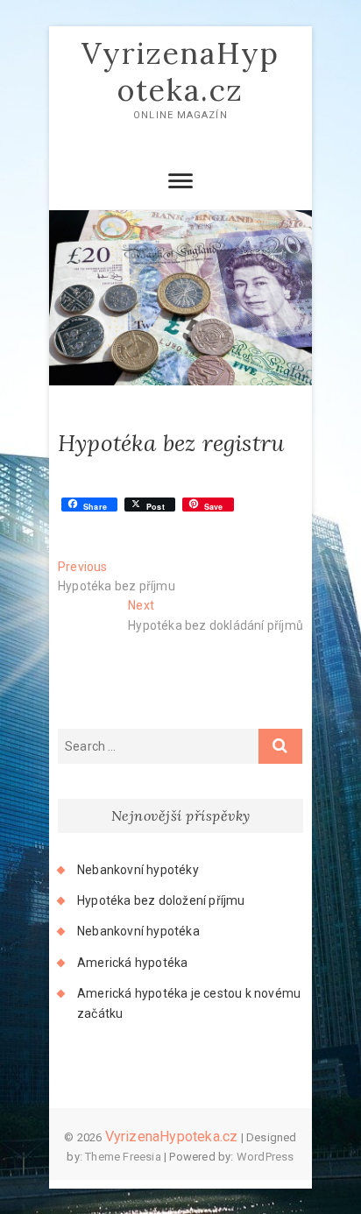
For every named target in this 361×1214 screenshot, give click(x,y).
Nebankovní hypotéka (138, 931)
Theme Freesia (123, 1156)
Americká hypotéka (132, 963)
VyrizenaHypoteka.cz (180, 71)
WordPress (265, 1156)
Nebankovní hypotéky (138, 870)
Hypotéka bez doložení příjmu (161, 900)
